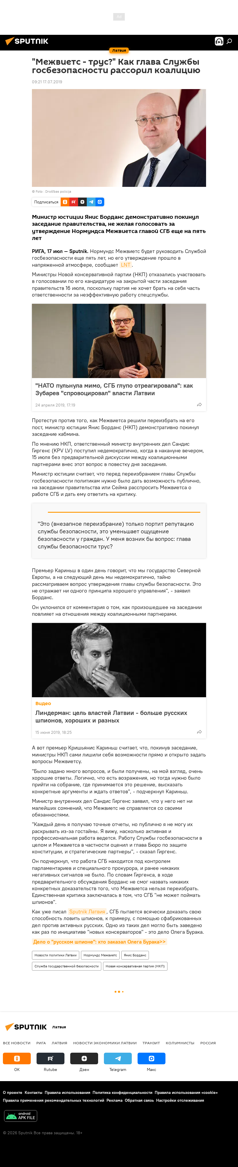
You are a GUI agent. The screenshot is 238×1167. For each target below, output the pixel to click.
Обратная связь (139, 1100)
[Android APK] (20, 1116)
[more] (199, 404)
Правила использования (67, 1092)
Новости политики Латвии (56, 955)
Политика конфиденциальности (122, 1092)
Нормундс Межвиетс (100, 955)
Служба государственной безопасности (67, 966)
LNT (125, 264)
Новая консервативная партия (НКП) (135, 966)
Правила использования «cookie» (186, 1092)
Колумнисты (180, 1042)
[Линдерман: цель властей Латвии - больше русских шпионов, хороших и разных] (119, 660)
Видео (43, 703)
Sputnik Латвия (87, 911)
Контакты (33, 1092)
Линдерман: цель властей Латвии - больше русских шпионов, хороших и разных (111, 716)
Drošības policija (58, 191)
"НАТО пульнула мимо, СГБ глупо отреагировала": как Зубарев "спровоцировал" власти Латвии (114, 389)
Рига (41, 1042)
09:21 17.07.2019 (47, 81)
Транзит (151, 1042)
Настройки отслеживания (180, 1100)
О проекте (12, 1092)
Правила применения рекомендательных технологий (53, 1100)
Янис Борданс (135, 955)
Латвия (59, 1042)
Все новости (16, 1042)
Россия (208, 1042)
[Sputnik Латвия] (28, 46)
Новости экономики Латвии (105, 1042)
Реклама (114, 1100)
